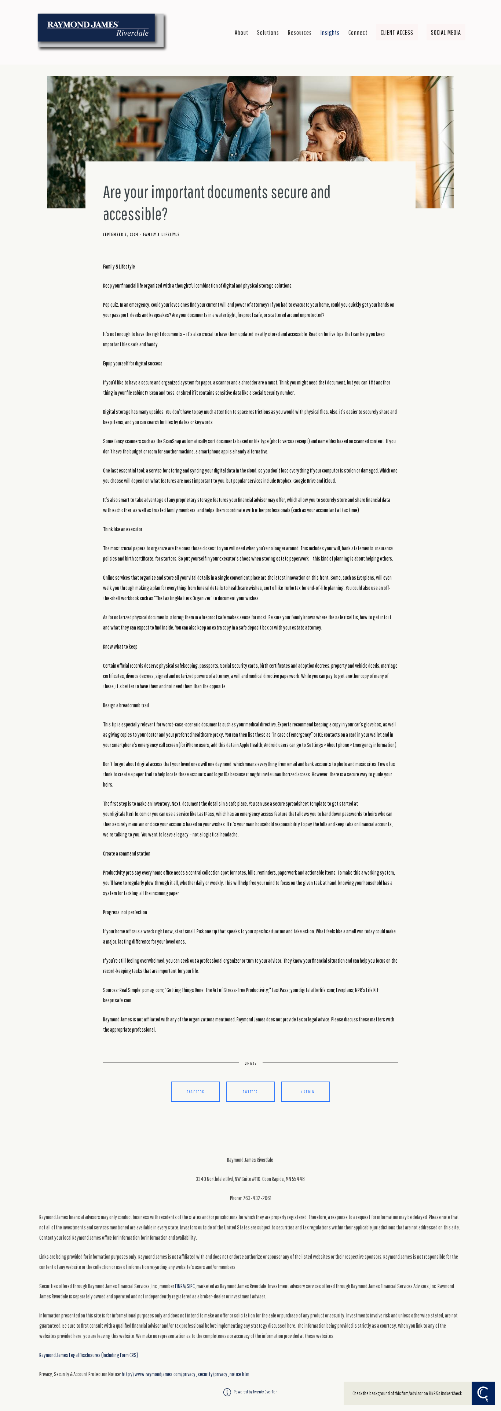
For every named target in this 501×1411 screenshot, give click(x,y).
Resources (300, 32)
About (241, 32)
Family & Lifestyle (161, 234)
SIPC (191, 1286)
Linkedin (305, 1091)
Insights (330, 32)
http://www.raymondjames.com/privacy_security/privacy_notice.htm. (186, 1374)
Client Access (397, 32)
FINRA (180, 1286)
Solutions (268, 32)
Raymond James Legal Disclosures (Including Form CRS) (88, 1355)
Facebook (196, 1091)
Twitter (250, 1091)
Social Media (446, 32)
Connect (357, 32)
